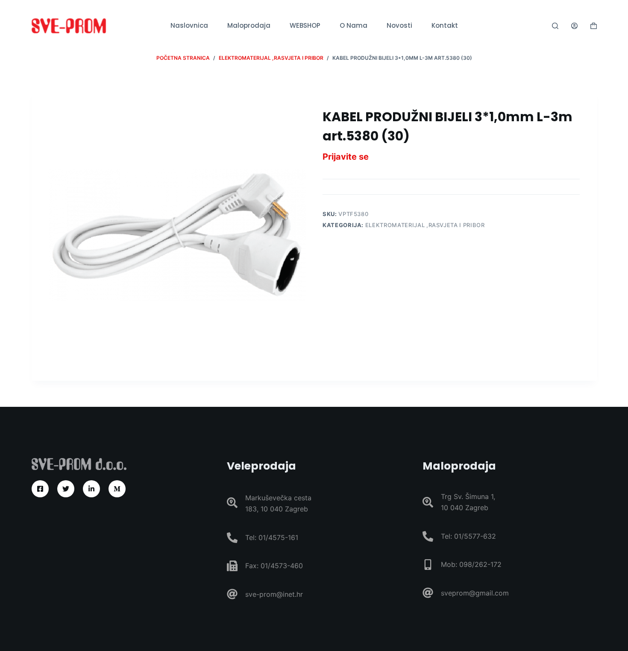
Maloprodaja (248, 25)
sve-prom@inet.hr (274, 594)
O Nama (353, 25)
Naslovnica (189, 25)
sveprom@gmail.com (475, 593)
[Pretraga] (555, 26)
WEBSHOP (305, 25)
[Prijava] (574, 26)
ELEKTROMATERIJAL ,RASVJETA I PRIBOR (425, 225)
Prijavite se (346, 157)
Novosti (399, 25)
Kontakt (444, 25)
